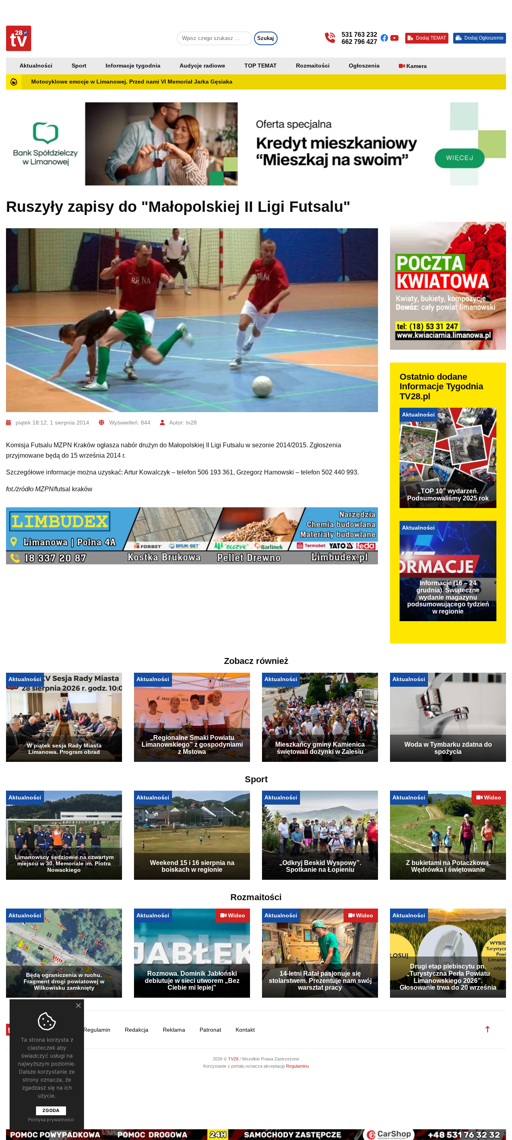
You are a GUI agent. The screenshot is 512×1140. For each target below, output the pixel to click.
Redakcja (136, 1030)
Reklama (174, 1030)
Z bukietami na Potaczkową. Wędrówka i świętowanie (448, 866)
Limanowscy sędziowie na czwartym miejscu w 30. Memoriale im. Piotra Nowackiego (64, 863)
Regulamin (96, 1030)
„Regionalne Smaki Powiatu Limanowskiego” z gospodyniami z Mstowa (192, 744)
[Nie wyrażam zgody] (78, 1005)
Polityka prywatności (51, 1119)
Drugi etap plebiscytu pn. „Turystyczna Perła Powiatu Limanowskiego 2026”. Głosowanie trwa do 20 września (448, 977)
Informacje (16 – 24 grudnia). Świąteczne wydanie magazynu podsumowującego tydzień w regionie (448, 597)
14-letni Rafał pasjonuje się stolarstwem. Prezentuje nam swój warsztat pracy (320, 980)
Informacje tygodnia (133, 66)
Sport (79, 66)
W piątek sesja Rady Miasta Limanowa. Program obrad (64, 748)
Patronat (210, 1030)
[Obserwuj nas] (385, 38)
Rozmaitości (313, 66)
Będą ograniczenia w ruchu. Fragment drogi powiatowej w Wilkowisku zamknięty (64, 981)
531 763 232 (359, 34)
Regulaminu (297, 1066)
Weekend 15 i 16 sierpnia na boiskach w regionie (192, 866)
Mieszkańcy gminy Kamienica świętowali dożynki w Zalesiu (320, 748)
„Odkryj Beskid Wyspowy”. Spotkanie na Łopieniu (320, 866)
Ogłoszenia (364, 66)
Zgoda (50, 1110)
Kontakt (245, 1030)
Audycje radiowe (202, 66)
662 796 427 (359, 41)
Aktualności (36, 66)
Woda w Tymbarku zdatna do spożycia (448, 748)
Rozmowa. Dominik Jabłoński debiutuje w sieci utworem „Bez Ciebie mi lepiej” (192, 980)
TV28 (234, 1058)
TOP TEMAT (260, 66)
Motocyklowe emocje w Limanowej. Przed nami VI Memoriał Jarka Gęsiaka (131, 82)
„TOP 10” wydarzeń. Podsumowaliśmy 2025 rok (448, 495)
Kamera (416, 66)
